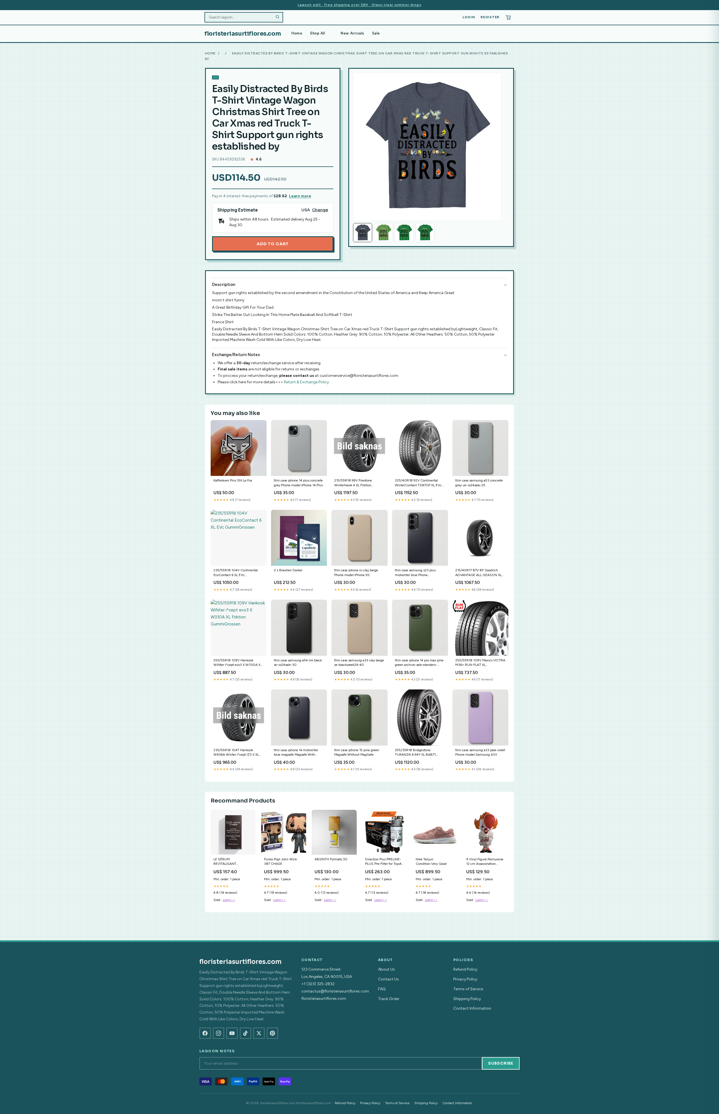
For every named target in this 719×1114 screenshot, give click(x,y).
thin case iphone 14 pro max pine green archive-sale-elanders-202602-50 (419, 663)
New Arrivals (352, 33)
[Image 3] (404, 232)
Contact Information (472, 1008)
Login (469, 17)
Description (223, 284)
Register (490, 17)
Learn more (300, 196)
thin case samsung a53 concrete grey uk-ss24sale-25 (479, 482)
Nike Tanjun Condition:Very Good (431, 861)
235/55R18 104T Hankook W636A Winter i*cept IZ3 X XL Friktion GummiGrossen (236, 752)
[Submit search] (277, 17)
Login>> (229, 900)
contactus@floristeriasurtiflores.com (335, 991)
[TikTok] (245, 1033)
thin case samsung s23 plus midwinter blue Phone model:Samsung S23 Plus (415, 572)
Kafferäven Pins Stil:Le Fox (232, 480)
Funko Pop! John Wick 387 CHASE (280, 861)
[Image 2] (383, 232)
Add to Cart (273, 243)
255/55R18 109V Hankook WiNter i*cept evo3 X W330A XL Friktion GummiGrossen (237, 663)
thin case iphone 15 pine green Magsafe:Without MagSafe (356, 752)
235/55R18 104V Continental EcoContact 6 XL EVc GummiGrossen (235, 572)
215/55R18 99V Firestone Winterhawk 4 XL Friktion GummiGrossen (353, 483)
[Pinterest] (272, 1033)
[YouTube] (232, 1033)
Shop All (317, 33)
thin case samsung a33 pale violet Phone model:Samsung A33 (480, 752)
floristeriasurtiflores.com (242, 33)
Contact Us (388, 979)
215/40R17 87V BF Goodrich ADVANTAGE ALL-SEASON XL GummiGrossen (478, 572)
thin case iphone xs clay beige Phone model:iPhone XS (356, 572)
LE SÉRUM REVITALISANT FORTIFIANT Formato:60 (232, 862)
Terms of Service (468, 989)
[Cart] (508, 17)
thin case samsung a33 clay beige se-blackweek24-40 (359, 662)
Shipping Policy (467, 998)
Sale (376, 33)
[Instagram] (218, 1033)
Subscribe (500, 1063)
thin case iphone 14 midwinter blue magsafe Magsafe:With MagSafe (296, 752)
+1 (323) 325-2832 (318, 984)
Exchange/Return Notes (236, 354)
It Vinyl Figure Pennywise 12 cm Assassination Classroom (484, 862)
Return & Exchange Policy (306, 382)
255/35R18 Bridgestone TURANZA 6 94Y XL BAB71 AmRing (415, 752)
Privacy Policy (465, 979)
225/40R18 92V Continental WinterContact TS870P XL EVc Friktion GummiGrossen (418, 483)
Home (297, 33)
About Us (386, 969)
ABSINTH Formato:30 (331, 859)
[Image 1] (362, 232)
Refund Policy (465, 969)
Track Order (388, 998)
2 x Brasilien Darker (288, 570)
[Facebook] (205, 1033)
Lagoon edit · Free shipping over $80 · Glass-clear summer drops (359, 5)
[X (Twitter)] (259, 1033)
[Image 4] (424, 232)
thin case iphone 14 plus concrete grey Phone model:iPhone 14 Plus (298, 482)
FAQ (382, 989)
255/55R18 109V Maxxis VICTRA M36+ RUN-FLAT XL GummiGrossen (480, 663)
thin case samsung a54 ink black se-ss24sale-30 (298, 662)
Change (320, 210)
